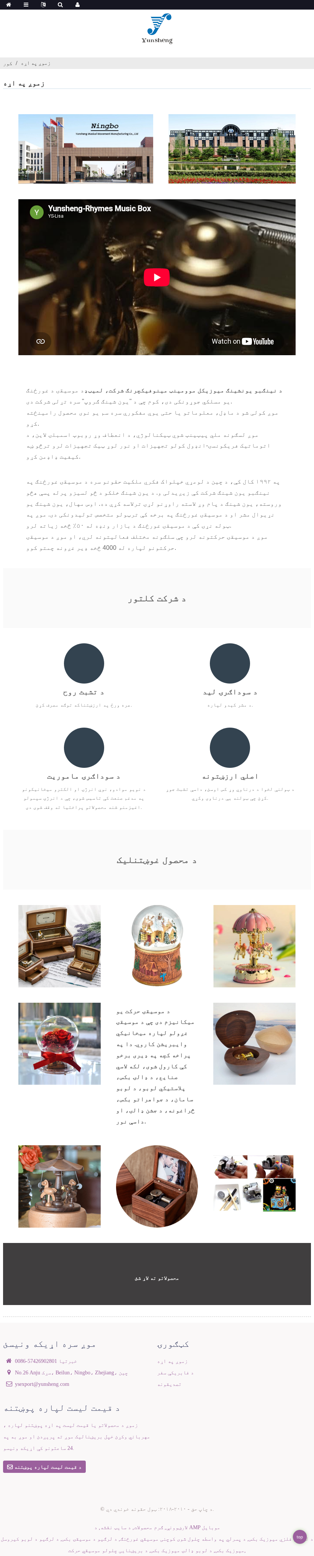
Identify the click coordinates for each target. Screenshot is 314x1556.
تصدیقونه (169, 1384)
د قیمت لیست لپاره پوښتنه (48, 1467)
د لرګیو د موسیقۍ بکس (89, 1539)
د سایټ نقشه (115, 1527)
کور (7, 63)
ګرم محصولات (148, 1527)
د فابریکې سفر (175, 1372)
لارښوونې (177, 1527)
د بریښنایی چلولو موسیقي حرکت (108, 1550)
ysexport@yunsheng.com (42, 1384)
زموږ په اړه (36, 62)
